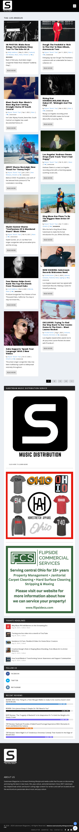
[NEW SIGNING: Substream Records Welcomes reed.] (58, 256)
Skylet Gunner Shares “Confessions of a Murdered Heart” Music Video (20, 229)
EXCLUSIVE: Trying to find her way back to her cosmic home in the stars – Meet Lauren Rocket (57, 326)
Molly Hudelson (12, 52)
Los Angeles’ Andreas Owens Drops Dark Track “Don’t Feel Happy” (57, 156)
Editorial (30, 289)
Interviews (52, 335)
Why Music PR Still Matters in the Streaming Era (29, 625)
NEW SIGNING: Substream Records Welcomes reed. (56, 271)
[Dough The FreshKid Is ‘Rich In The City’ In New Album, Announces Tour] (58, 31)
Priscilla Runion (49, 275)
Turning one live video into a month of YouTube (30, 633)
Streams (14, 175)
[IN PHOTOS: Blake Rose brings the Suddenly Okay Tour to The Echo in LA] (21, 31)
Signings (62, 278)
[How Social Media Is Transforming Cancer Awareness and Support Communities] (8, 659)
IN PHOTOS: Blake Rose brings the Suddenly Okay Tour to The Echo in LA (19, 47)
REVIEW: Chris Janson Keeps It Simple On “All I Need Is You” (27, 708)
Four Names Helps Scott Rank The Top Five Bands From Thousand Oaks (19, 283)
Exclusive (45, 278)
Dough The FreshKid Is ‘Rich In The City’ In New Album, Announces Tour (57, 47)
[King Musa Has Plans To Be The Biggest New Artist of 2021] (58, 198)
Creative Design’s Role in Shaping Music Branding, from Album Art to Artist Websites (40, 650)
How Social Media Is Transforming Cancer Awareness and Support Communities (41, 658)
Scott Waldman (12, 289)
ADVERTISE (44, 830)
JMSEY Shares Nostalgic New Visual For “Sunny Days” (20, 168)
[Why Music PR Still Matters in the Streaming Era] (8, 626)
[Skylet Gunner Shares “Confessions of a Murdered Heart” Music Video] (21, 209)
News (21, 55)
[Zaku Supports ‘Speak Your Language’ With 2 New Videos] (21, 328)
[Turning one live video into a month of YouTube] (8, 634)
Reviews (26, 55)
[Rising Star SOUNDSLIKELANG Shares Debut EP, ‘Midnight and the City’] (58, 84)
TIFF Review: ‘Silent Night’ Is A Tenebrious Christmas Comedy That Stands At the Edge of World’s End (39, 734)
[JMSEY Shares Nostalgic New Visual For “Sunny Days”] (21, 149)
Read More (11, 71)
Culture (23, 628)
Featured (31, 52)
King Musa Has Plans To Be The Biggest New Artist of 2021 (56, 218)
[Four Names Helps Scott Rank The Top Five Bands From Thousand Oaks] (21, 267)
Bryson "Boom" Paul (14, 112)
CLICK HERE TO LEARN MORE (18, 464)
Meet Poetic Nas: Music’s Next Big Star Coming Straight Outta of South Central (19, 106)
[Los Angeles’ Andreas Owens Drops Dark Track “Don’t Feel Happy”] (58, 141)
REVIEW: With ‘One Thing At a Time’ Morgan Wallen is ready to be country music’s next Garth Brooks (38, 701)
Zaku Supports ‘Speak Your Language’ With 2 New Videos (20, 351)
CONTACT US (58, 830)
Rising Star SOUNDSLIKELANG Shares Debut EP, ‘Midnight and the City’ (57, 102)
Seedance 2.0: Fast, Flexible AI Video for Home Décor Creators (35, 641)
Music (16, 55)
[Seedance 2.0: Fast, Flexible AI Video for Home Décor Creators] (8, 642)
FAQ (51, 830)
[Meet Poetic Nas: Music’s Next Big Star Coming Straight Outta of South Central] (21, 88)
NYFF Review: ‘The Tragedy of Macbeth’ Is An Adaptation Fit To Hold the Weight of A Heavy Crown (37, 716)
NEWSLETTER (35, 830)
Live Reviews (10, 55)
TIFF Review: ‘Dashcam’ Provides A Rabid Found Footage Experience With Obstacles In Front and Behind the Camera (37, 725)
